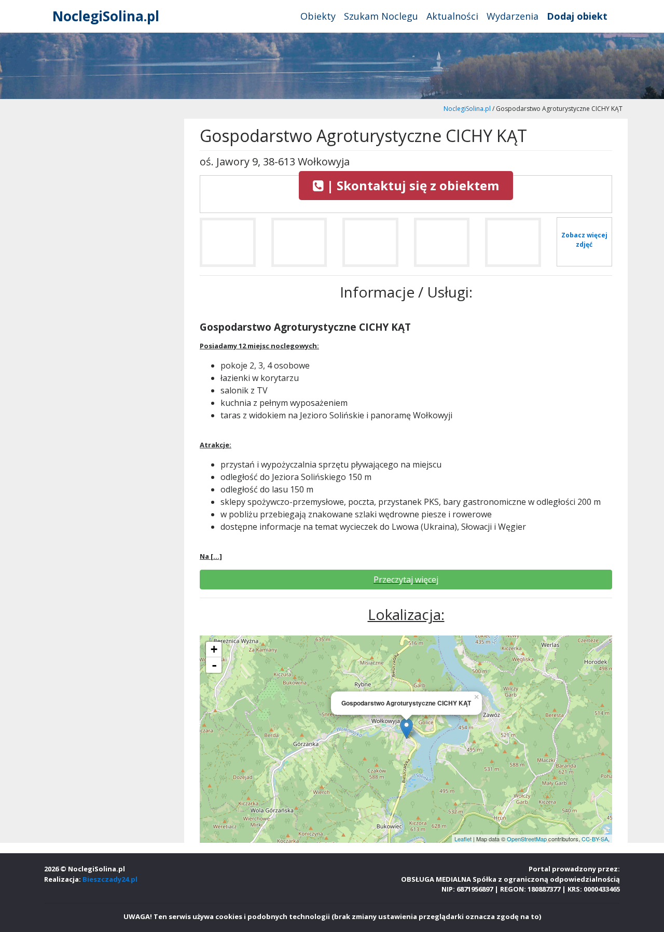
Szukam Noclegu (381, 16)
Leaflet (463, 839)
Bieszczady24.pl (109, 879)
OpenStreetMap (527, 839)
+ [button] (214, 649)
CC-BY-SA (595, 839)
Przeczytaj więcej (406, 579)
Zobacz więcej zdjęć (584, 240)
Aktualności (452, 16)
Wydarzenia (512, 16)
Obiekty (318, 16)
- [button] (214, 665)
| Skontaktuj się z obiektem (411, 185)
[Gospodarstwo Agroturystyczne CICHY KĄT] (227, 246)
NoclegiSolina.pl (105, 16)
